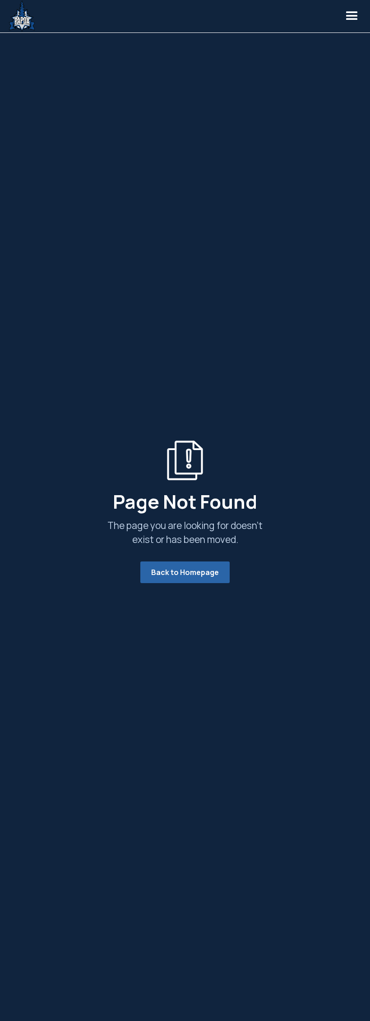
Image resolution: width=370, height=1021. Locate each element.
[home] (24, 16)
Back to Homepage (185, 572)
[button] (352, 16)
